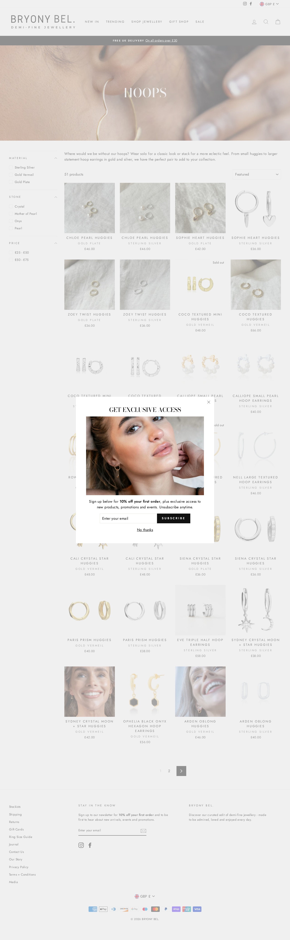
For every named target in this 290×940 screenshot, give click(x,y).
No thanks (145, 529)
